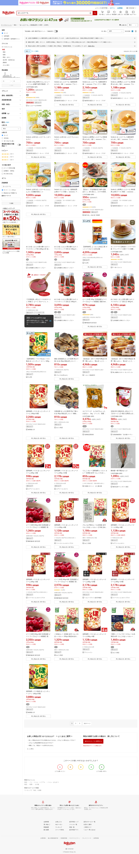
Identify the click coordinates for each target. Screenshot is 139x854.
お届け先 (4, 125)
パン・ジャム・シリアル (37, 782)
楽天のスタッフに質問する (93, 741)
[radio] (2, 33)
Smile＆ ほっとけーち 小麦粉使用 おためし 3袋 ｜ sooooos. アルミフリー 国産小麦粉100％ (66, 84)
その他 (37, 784)
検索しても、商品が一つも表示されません (41, 745)
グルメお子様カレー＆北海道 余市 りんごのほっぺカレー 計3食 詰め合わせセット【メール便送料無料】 (95, 527)
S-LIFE (86, 263)
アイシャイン (88, 652)
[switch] (19, 145)
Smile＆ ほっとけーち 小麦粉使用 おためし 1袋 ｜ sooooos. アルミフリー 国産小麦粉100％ (123, 139)
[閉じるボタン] (135, 38)
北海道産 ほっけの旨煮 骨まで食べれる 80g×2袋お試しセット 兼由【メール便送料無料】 (66, 413)
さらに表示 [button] (6, 65)
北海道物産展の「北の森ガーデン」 (123, 434)
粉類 (31, 784)
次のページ (87, 723)
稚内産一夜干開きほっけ (119, 470)
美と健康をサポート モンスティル (123, 372)
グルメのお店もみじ (62, 375)
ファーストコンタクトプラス (64, 543)
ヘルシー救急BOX (89, 375)
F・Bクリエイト (117, 267)
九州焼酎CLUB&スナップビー (37, 268)
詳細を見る (91, 46)
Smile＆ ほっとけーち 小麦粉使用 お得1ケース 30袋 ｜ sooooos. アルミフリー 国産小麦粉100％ (66, 192)
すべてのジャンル (6, 25)
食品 (25, 782)
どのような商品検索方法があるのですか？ (41, 743)
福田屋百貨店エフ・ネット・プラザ (66, 100)
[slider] (2, 77)
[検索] (95, 13)
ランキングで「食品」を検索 (32, 790)
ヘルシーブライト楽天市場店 (92, 597)
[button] (131, 8)
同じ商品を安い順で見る (67, 105)
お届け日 (4, 132)
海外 (8, 122)
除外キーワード (6, 195)
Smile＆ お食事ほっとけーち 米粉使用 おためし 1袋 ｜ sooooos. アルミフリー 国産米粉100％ (95, 139)
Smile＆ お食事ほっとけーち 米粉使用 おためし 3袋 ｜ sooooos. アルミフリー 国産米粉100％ (123, 84)
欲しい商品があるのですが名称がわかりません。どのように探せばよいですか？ (52, 740)
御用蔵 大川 (31, 429)
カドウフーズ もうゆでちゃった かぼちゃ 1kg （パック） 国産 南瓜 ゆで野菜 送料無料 (95, 413)
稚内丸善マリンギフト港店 (120, 487)
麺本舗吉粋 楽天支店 (90, 322)
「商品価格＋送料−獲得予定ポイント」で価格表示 (38, 31)
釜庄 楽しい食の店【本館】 (92, 215)
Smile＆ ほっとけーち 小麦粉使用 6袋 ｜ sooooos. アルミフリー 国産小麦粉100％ (95, 84)
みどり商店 (59, 427)
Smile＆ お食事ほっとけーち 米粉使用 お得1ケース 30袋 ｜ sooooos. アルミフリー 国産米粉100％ (123, 192)
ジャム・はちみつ (53, 782)
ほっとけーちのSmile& (34, 105)
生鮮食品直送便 (89, 434)
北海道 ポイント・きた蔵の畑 (93, 486)
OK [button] (50, 321)
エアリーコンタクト (34, 489)
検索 (12, 85)
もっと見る (30, 749)
